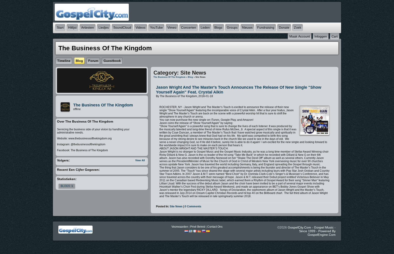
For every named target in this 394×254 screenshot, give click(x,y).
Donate (284, 27)
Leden (205, 27)
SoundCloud (122, 27)
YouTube (156, 27)
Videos (140, 27)
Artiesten (87, 27)
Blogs (218, 27)
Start (60, 27)
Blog (190, 77)
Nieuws (247, 27)
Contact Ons (215, 226)
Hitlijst (72, 27)
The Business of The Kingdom (103, 105)
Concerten (188, 27)
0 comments (193, 206)
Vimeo (171, 27)
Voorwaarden (179, 226)
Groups (232, 27)
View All (140, 160)
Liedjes (103, 27)
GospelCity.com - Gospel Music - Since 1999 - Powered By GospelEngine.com (312, 231)
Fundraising (265, 27)
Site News (176, 206)
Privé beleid (197, 226)
